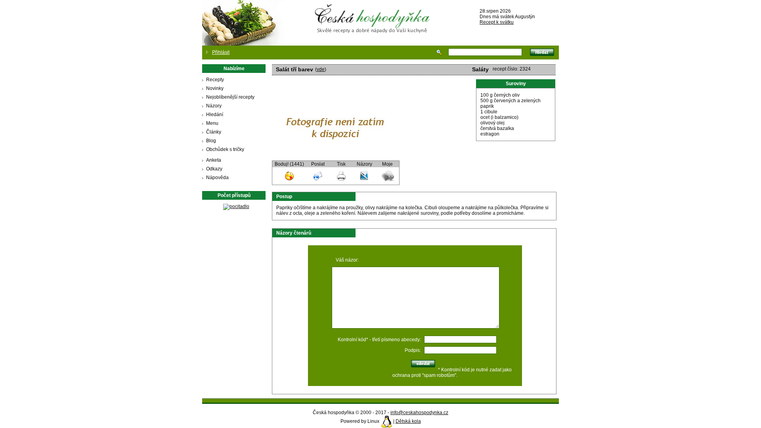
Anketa (213, 160)
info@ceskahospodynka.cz (419, 412)
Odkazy (214, 169)
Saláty (480, 69)
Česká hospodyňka (373, 12)
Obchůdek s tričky (225, 149)
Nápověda (217, 177)
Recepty (215, 79)
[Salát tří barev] (335, 157)
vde (321, 69)
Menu (212, 123)
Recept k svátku (497, 22)
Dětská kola (408, 421)
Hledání (214, 114)
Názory (214, 106)
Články (213, 132)
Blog (211, 140)
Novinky (215, 88)
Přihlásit (220, 52)
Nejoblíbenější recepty (230, 97)
